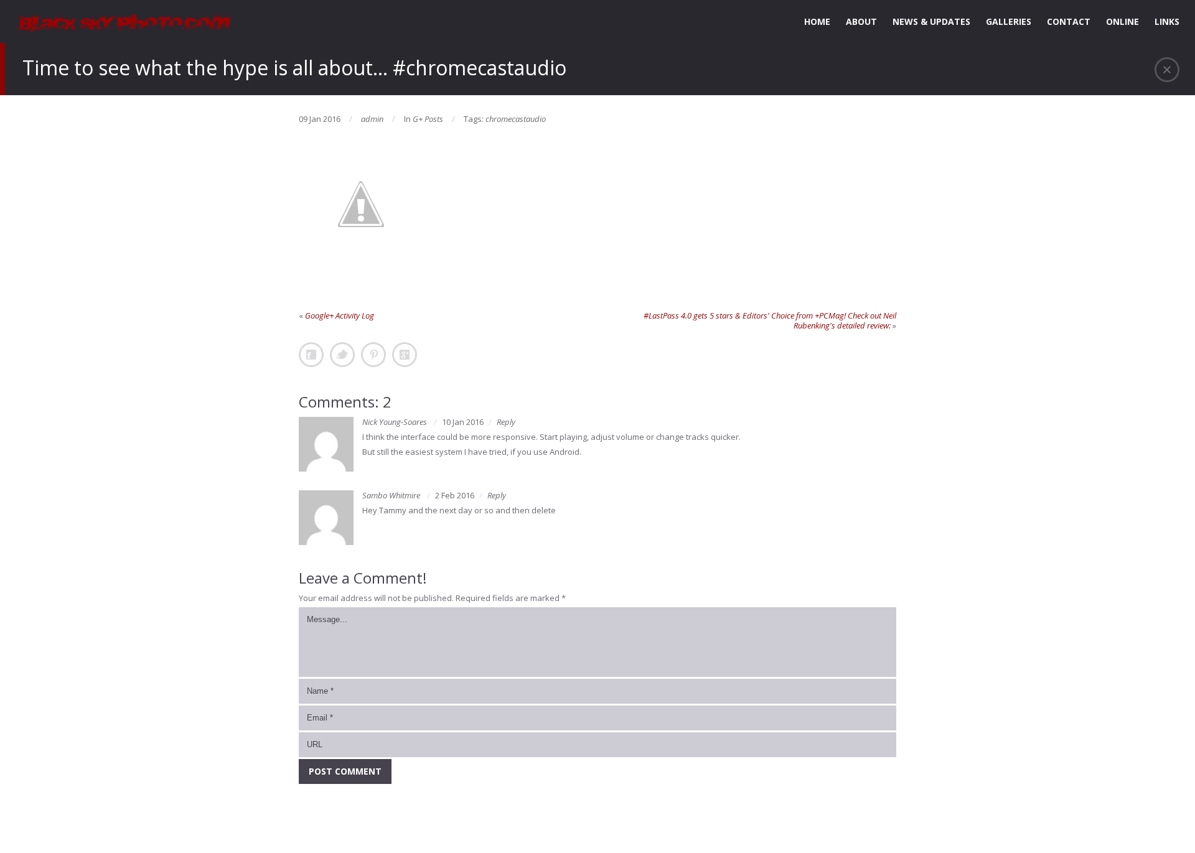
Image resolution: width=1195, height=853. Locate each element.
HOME (817, 21)
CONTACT (1068, 21)
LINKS (1167, 21)
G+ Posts (428, 118)
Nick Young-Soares (394, 421)
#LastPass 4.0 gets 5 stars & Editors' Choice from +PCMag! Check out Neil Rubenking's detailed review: (770, 320)
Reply (506, 421)
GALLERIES (1008, 21)
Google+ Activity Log (339, 315)
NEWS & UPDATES (931, 21)
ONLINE (1122, 21)
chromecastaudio (515, 118)
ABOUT (861, 21)
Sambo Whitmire (391, 495)
